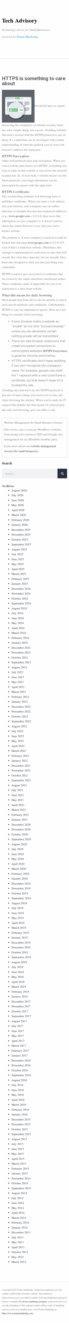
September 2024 (21, 603)
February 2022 (20, 756)
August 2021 (19, 785)
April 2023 (18, 687)
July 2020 (17, 849)
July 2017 (17, 1026)
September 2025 (21, 544)
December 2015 (21, 1119)
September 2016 (21, 1075)
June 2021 (18, 795)
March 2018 (19, 986)
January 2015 (20, 1173)
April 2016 (18, 1100)
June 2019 (18, 913)
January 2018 (20, 996)
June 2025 (18, 559)
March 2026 (19, 515)
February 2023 (20, 697)
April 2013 (18, 1247)
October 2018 (20, 952)
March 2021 (19, 810)
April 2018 (18, 982)
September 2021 (21, 780)
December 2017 (21, 1001)
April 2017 (18, 1041)
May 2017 (18, 1036)
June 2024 (18, 618)
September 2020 (21, 839)
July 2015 (17, 1144)
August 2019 (19, 903)
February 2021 (20, 815)
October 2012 (20, 1252)
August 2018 (19, 962)
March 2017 (19, 1045)
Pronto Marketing (27, 37)
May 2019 (18, 918)
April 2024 (18, 628)
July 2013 (17, 1237)
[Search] (62, 473)
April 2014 (18, 1213)
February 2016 (20, 1109)
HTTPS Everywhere (55, 351)
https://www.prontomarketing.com (17, 1313)
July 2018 (17, 967)
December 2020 (21, 824)
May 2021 (18, 800)
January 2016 (20, 1114)
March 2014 (19, 1218)
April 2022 (18, 746)
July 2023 (17, 672)
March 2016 (19, 1104)
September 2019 (21, 898)
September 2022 (21, 721)
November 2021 (21, 770)
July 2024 (17, 613)
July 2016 (17, 1085)
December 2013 (21, 1232)
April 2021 (18, 805)
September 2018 (21, 957)
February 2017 (20, 1050)
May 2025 (18, 564)
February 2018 (20, 991)
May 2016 (18, 1095)
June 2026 (18, 500)
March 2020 (19, 869)
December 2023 (21, 647)
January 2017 (20, 1055)
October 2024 (20, 598)
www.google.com (19, 216)
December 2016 (21, 1060)
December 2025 (21, 530)
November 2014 (21, 1178)
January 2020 (20, 878)
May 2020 (18, 859)
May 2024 (18, 623)
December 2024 (21, 588)
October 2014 (20, 1183)
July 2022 (17, 731)
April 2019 (18, 923)
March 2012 (19, 1262)
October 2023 (20, 657)
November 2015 (21, 1124)
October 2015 (20, 1129)
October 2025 (20, 539)
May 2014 (18, 1208)
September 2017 (21, 1016)
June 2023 (18, 677)
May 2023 (18, 682)
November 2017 (21, 1006)
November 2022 (21, 711)
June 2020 (18, 854)
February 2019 (20, 932)
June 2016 (18, 1090)
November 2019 (21, 888)
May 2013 (18, 1242)
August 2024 (19, 608)
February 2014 (20, 1222)
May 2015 (18, 1154)
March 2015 (19, 1163)
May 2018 (18, 977)
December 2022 (21, 706)
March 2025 (19, 574)
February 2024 (20, 638)
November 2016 (21, 1065)
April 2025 (18, 569)
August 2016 (19, 1080)
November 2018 (21, 947)
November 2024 (21, 593)
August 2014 (19, 1193)
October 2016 (20, 1070)
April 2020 (18, 864)
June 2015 (18, 1149)
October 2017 (20, 1011)
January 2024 (20, 642)
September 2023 (21, 662)
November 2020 (21, 829)
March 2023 (19, 692)
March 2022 (19, 751)
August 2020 (19, 844)
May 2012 (18, 1257)
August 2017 (19, 1021)
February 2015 (20, 1168)
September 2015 (21, 1134)
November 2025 (21, 534)
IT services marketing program (33, 1301)
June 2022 (18, 736)
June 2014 (18, 1203)
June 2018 (18, 972)
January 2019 (20, 937)
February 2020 (20, 874)
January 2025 (20, 583)
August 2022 (19, 726)
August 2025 (19, 549)
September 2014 (21, 1188)
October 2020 (20, 834)
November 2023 (21, 652)
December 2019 (21, 883)
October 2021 (20, 775)
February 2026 (20, 520)
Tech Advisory (19, 20)
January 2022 (20, 760)
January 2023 (20, 701)
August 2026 (19, 490)
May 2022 (18, 741)
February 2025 (20, 579)
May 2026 (18, 505)
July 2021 (17, 790)
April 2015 (18, 1159)
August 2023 (19, 667)
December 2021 (21, 765)
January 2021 (20, 819)
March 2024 (19, 633)
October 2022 (20, 716)
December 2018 (21, 942)
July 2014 (17, 1198)
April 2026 (18, 510)
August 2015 (19, 1139)
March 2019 (19, 927)
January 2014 (20, 1227)
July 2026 (17, 495)
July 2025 (17, 554)
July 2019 (17, 908)
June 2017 (18, 1031)
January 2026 (20, 525)
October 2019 (20, 893)
